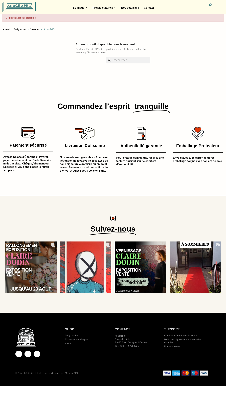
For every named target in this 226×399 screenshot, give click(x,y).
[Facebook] (18, 354)
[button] (194, 6)
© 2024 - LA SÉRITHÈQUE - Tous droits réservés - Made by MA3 (46, 373)
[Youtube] (27, 354)
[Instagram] (37, 354)
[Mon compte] (222, 7)
